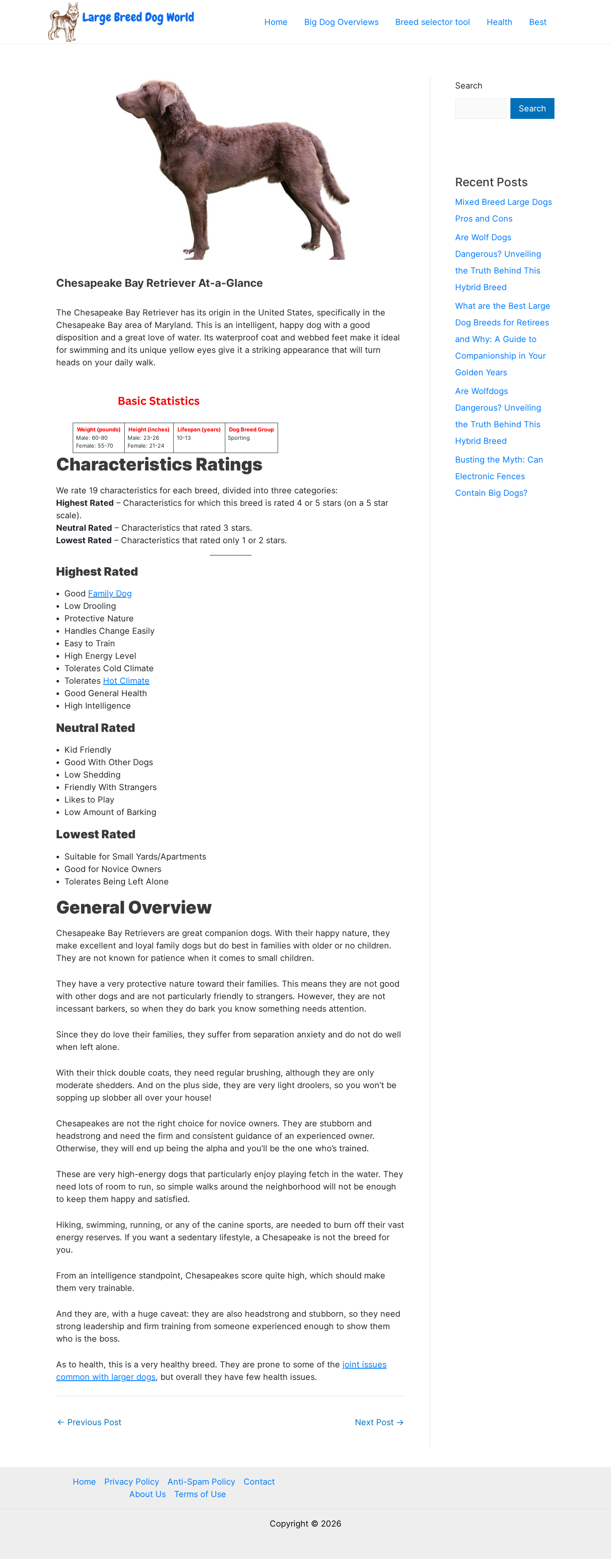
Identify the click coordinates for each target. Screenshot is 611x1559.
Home (84, 1482)
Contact (259, 1482)
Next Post (379, 1422)
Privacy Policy (131, 1482)
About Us (147, 1494)
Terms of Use (200, 1494)
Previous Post (89, 1422)
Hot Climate (126, 681)
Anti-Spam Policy (201, 1482)
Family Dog (110, 593)
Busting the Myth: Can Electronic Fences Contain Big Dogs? (499, 476)
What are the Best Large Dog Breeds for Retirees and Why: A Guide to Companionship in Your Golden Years (502, 339)
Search (469, 86)
